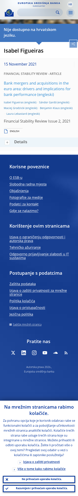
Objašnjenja (19, 191)
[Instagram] (34, 352)
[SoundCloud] (55, 352)
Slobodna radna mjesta (28, 184)
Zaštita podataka (22, 284)
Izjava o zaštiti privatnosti (41, 462)
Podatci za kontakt (23, 204)
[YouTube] (44, 352)
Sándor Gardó (48, 102)
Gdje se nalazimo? (23, 211)
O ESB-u (15, 178)
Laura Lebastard (16, 114)
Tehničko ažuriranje (25, 247)
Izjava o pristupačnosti (27, 308)
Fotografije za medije (26, 197)
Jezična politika (21, 314)
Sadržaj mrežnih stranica (27, 324)
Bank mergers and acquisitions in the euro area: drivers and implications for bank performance (37, 89)
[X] (13, 352)
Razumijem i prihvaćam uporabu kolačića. (42, 488)
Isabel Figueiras (14, 102)
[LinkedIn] (23, 352)
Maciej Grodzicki (14, 108)
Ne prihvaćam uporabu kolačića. (42, 479)
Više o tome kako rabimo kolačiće (41, 469)
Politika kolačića (22, 301)
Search (58, 12)
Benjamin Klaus (50, 108)
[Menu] (70, 13)
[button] (70, 4)
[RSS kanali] (66, 352)
